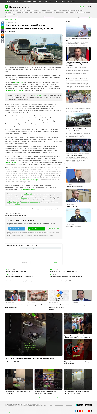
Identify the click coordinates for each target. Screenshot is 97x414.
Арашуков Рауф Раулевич (73, 206)
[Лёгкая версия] (86, 1)
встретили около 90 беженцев (14, 90)
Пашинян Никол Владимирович (74, 186)
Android (26, 194)
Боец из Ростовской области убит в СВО (61, 281)
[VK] (2, 22)
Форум (45, 1)
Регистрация (25, 262)
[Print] (2, 42)
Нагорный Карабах (28, 12)
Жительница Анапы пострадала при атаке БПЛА (19, 276)
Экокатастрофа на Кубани (86, 16)
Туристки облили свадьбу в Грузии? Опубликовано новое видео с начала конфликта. (77, 336)
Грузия (54, 10)
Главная (6, 19)
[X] (2, 32)
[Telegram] (2, 25)
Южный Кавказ (8, 14)
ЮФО (14, 14)
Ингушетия (64, 10)
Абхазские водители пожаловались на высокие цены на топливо (76, 129)
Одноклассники (33, 202)
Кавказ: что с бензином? (12, 16)
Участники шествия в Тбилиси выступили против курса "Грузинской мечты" (77, 154)
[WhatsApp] (2, 27)
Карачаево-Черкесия (9, 12)
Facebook (9, 202)
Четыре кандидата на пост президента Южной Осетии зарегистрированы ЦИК (77, 79)
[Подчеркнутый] (26, 248)
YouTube (17, 204)
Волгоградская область (46, 10)
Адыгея (16, 10)
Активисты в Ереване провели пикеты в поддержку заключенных (77, 105)
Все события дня (88, 283)
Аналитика (27, 1)
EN (91, 1)
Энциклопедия (36, 1)
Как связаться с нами (59, 405)
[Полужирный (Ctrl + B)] (21, 248)
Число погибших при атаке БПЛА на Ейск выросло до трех (66, 276)
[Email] (2, 39)
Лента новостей (13, 19)
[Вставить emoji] (33, 248)
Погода (73, 1)
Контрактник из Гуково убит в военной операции (63, 271)
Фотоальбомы (65, 1)
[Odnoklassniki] (2, 35)
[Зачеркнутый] (29, 248)
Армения (28, 10)
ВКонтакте (24, 202)
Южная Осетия (87, 12)
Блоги (50, 1)
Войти (89, 6)
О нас (51, 405)
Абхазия (7, 10)
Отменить (55, 262)
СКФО (67, 12)
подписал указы (39, 95)
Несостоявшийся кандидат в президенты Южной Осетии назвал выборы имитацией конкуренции (77, 63)
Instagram (16, 202)
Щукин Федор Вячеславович (73, 226)
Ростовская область (49, 12)
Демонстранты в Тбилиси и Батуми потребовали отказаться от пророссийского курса (14, 305)
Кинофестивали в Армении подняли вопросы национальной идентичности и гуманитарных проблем (59, 306)
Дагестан (59, 10)
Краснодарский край (19, 12)
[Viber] (2, 30)
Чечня (81, 12)
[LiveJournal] (2, 37)
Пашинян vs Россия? (49, 16)
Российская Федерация (38, 12)
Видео (56, 1)
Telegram (24, 198)
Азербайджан (22, 10)
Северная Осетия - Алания (59, 12)
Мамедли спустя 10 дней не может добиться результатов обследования (81, 305)
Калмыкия (80, 10)
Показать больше (48, 396)
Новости (7, 1)
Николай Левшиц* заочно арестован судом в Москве (78, 39)
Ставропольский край (74, 12)
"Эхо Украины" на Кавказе (27, 189)
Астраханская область (36, 10)
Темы (13, 1)
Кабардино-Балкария (72, 10)
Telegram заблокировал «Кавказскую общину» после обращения (76, 362)
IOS (31, 194)
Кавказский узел (18, 82)
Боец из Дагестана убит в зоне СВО (16, 271)
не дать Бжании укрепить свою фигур (28, 180)
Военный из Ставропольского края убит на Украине (20, 281)
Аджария (12, 10)
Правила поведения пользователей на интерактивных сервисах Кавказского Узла (34, 410)
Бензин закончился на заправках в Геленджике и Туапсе (36, 305)
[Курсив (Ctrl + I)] (24, 248)
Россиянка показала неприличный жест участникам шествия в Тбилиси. (45, 392)
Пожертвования (69, 405)
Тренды (19, 1)
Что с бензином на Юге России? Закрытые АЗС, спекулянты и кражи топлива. (77, 392)
